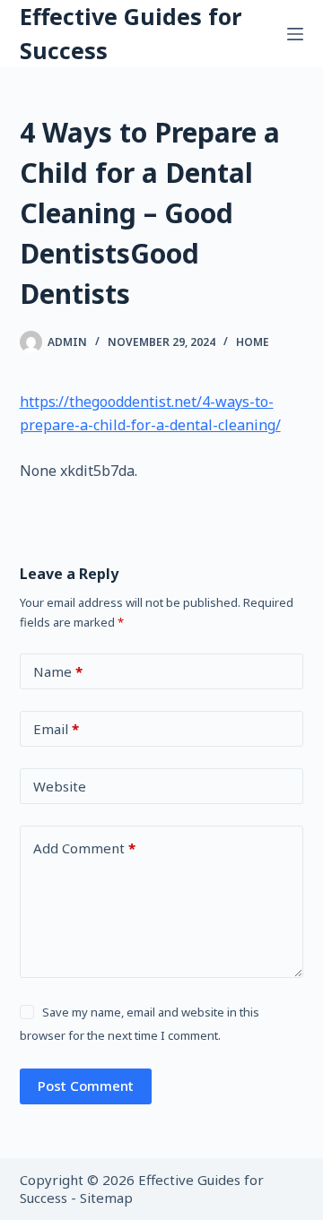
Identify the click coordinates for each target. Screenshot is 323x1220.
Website (59, 786)
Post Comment (86, 1086)
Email (56, 729)
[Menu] (295, 34)
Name (58, 671)
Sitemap (106, 1198)
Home (252, 342)
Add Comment (84, 848)
